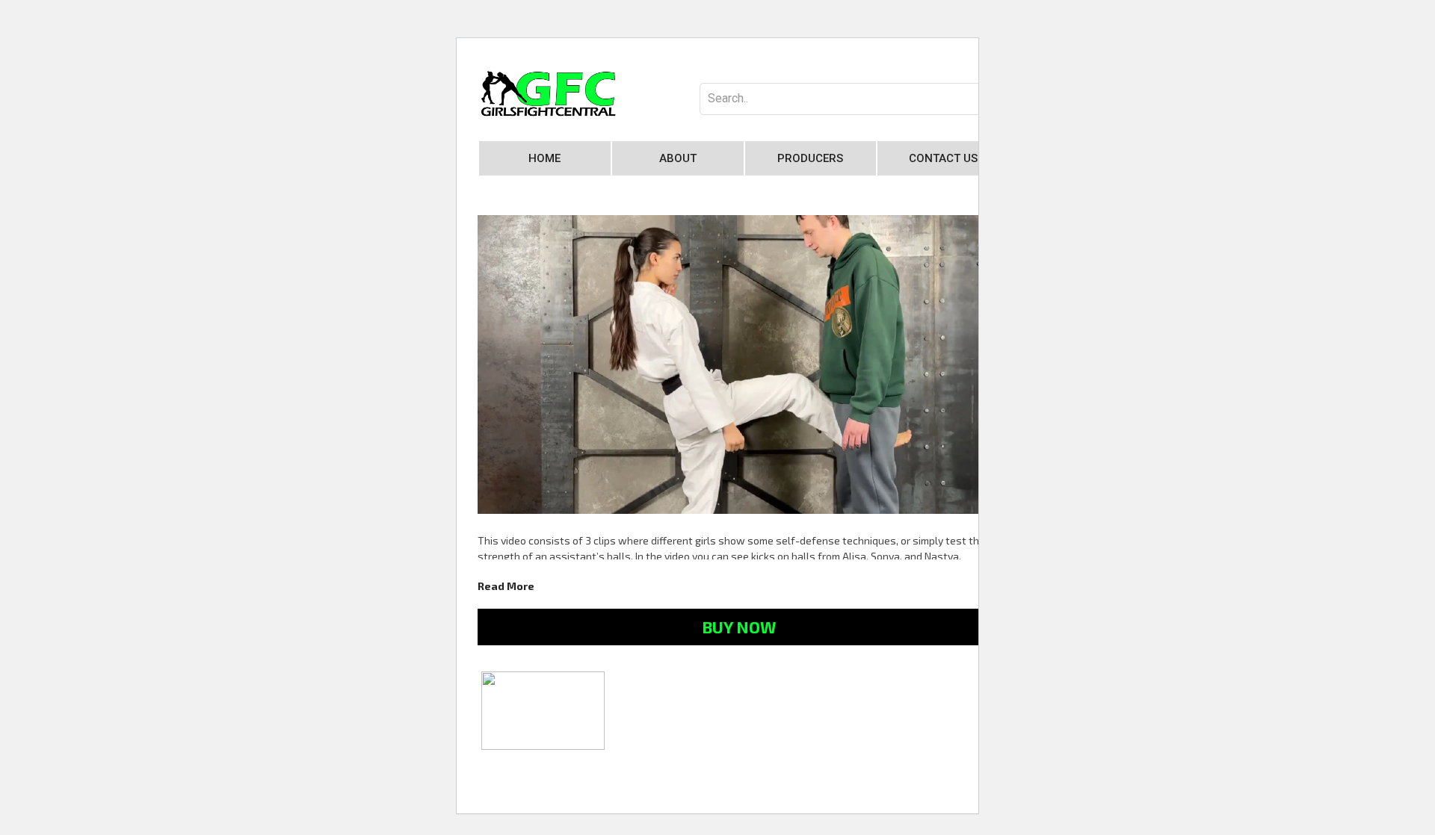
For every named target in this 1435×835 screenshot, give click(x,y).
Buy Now (739, 626)
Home (544, 158)
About (678, 158)
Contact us (943, 158)
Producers (810, 158)
